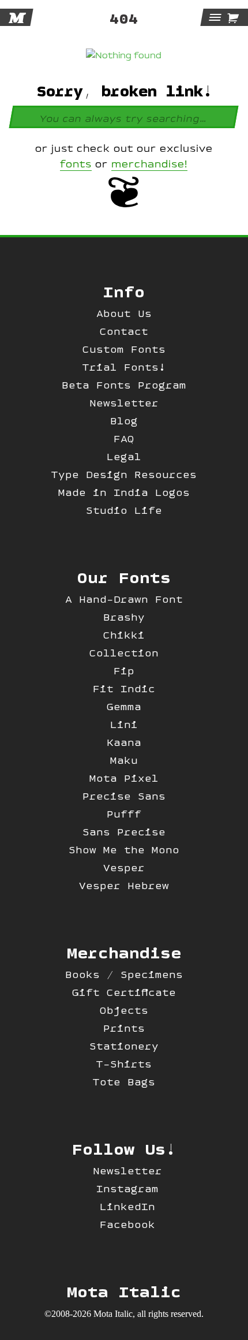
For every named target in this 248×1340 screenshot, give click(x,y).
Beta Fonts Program (124, 384)
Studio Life (124, 510)
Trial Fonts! (124, 367)
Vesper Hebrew (124, 885)
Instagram (127, 1188)
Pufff (124, 813)
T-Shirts (124, 1063)
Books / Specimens (124, 974)
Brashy (124, 617)
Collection (124, 652)
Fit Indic (124, 688)
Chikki (124, 634)
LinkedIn (127, 1206)
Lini (124, 724)
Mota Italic (124, 1291)
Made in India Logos (124, 492)
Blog (124, 420)
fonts (76, 164)
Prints (124, 1028)
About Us (124, 313)
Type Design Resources (124, 474)
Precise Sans (124, 795)
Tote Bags (124, 1081)
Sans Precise (124, 831)
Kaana (124, 742)
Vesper (124, 867)
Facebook (127, 1224)
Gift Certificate (124, 992)
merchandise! (149, 164)
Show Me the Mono (124, 849)
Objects (124, 1010)
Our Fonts (124, 576)
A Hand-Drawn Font (124, 599)
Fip (124, 670)
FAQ (124, 438)
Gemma (124, 706)
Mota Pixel (124, 778)
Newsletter (124, 402)
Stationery (124, 1045)
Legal (124, 456)
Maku (124, 760)
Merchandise (124, 952)
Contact (124, 331)
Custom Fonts (124, 349)
